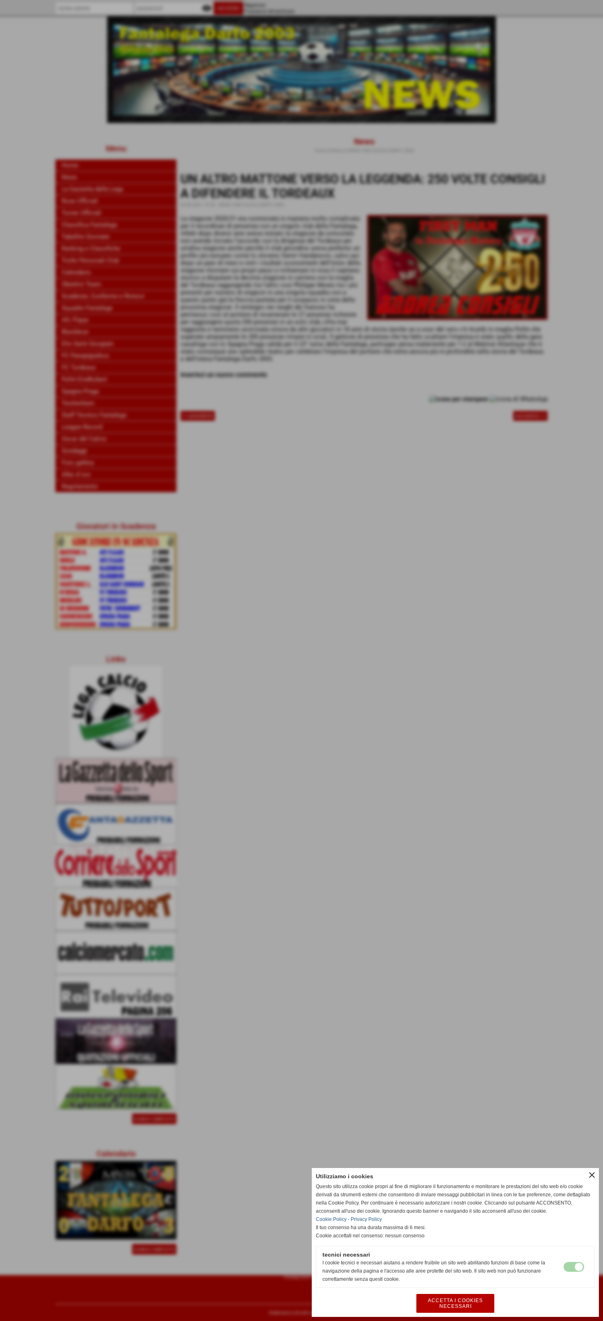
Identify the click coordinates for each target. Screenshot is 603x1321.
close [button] (592, 1175)
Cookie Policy (331, 1219)
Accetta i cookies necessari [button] (455, 1303)
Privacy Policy (366, 1219)
